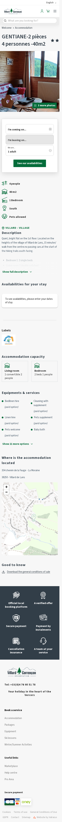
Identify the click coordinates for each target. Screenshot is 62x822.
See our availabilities (29, 163)
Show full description (15, 272)
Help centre (10, 773)
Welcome (7, 28)
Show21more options (15, 444)
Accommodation (23, 28)
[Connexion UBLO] (3, 819)
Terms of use (20, 812)
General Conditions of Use (43, 812)
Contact (15, 817)
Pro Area (9, 779)
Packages (9, 725)
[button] (34, 521)
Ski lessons (10, 738)
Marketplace (11, 766)
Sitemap (26, 817)
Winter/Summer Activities (18, 744)
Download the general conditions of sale (28, 572)
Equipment (10, 731)
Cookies (6, 812)
